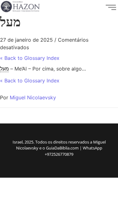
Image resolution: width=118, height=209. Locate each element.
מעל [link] (4, 68)
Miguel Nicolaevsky (33, 97)
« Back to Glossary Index (29, 58)
